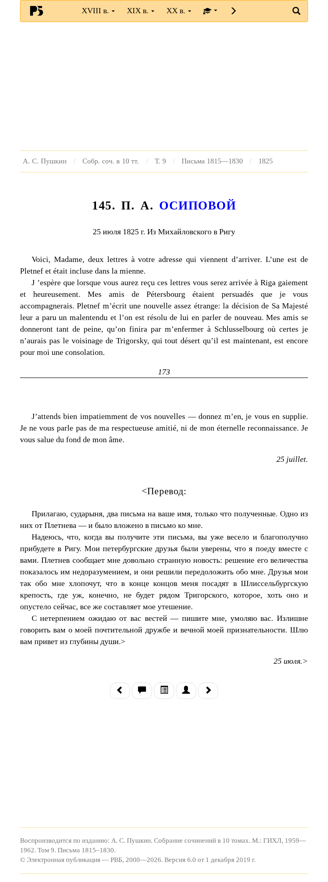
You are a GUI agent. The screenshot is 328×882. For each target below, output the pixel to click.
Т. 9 (160, 161)
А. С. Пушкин (45, 161)
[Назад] (120, 691)
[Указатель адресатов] (186, 691)
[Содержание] (164, 691)
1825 (265, 161)
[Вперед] (208, 691)
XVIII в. (96, 10)
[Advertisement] (164, 86)
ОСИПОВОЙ (197, 205)
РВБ (36, 10)
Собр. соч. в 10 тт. (110, 161)
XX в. (176, 10)
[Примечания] (142, 691)
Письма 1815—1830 (212, 161)
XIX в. (138, 10)
